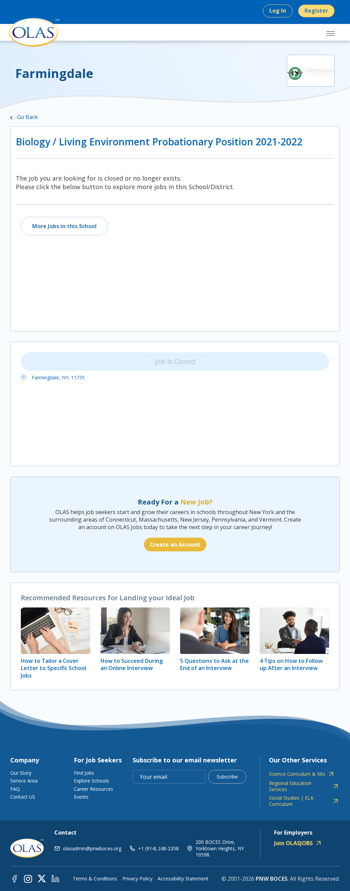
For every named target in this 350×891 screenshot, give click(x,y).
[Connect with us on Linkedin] (55, 878)
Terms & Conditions (95, 879)
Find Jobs (84, 773)
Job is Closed (175, 361)
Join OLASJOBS (293, 843)
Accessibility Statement (183, 879)
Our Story (20, 773)
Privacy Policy (137, 879)
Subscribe (227, 776)
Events (81, 797)
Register (316, 10)
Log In (277, 10)
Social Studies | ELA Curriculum (291, 801)
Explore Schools (91, 780)
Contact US (22, 797)
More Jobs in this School (64, 226)
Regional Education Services (290, 786)
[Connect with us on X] (42, 878)
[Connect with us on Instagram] (28, 878)
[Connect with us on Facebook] (14, 878)
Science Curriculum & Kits (297, 774)
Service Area (24, 780)
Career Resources (93, 789)
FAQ (15, 789)
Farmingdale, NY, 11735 (57, 377)
